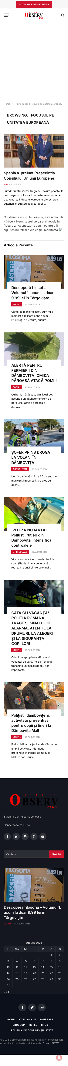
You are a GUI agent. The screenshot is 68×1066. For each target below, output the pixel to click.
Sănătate (46, 1019)
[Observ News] (34, 15)
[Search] (62, 15)
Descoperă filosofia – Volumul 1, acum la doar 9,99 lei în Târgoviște (32, 292)
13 (34, 967)
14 (42, 967)
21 (42, 973)
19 (25, 973)
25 (17, 979)
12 (25, 967)
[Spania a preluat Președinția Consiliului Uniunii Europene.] (34, 151)
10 (8, 967)
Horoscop (18, 1024)
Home (11, 1019)
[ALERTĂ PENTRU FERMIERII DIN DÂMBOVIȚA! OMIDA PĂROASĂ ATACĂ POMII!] (34, 349)
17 (8, 973)
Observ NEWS (51, 1043)
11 (17, 967)
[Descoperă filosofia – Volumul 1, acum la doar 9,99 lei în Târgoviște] (34, 272)
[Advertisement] (34, 62)
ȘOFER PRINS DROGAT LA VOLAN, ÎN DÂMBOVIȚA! (31, 457)
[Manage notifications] (59, 1058)
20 (34, 973)
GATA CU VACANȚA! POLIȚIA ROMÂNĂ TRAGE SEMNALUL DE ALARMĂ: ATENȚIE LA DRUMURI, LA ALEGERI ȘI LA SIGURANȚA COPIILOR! (32, 628)
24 (8, 979)
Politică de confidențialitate (32, 1030)
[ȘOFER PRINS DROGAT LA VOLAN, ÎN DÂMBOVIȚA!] (34, 436)
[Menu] (6, 15)
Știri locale (27, 1019)
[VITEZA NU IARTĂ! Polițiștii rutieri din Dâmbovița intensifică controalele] (34, 514)
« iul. (6, 992)
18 (16, 973)
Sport (45, 1024)
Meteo (33, 1024)
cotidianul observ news (34, 4)
